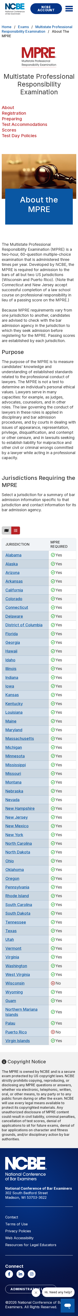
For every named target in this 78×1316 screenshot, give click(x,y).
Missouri (13, 773)
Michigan (13, 747)
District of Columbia (23, 625)
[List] (15, 530)
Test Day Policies (19, 135)
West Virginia (17, 974)
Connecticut (16, 607)
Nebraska (14, 791)
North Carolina (18, 843)
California (14, 590)
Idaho (10, 660)
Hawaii (11, 651)
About (8, 107)
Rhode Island (17, 895)
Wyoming (14, 992)
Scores (9, 130)
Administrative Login (30, 1289)
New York (14, 834)
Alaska (11, 564)
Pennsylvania (17, 887)
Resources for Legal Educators (30, 1245)
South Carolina (18, 904)
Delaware (14, 616)
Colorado (13, 598)
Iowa (9, 686)
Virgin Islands (17, 1040)
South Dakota (17, 913)
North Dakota (17, 852)
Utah (9, 939)
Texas (11, 931)
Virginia (12, 957)
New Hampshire (20, 808)
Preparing (12, 118)
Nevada (12, 799)
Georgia (12, 642)
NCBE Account (46, 8)
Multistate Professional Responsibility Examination (37, 29)
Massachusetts (19, 738)
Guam (10, 1000)
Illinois (10, 668)
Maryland (13, 730)
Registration (14, 113)
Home (6, 27)
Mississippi (15, 765)
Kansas (12, 695)
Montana (13, 782)
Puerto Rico (16, 1032)
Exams (23, 27)
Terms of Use (16, 1224)
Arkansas (14, 581)
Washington (16, 966)
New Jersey (16, 817)
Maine (10, 721)
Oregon (12, 878)
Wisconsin (14, 983)
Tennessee (15, 922)
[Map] (6, 530)
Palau (10, 1023)
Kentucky (14, 703)
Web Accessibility (19, 1238)
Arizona (12, 572)
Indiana (11, 677)
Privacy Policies (18, 1231)
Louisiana (14, 712)
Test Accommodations (24, 124)
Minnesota (15, 756)
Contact (11, 1217)
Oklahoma (14, 869)
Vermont (13, 948)
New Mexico (17, 826)
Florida (11, 633)
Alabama (13, 555)
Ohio (9, 861)
